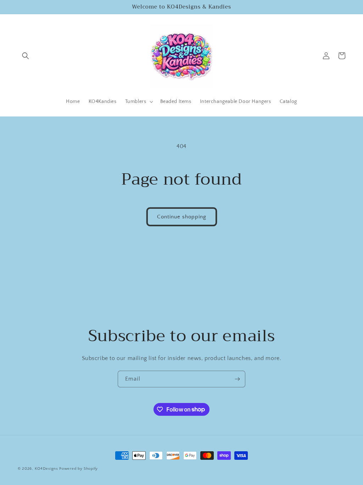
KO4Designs (46, 469)
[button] (25, 56)
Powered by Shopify (78, 469)
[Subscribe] (237, 379)
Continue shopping (181, 217)
